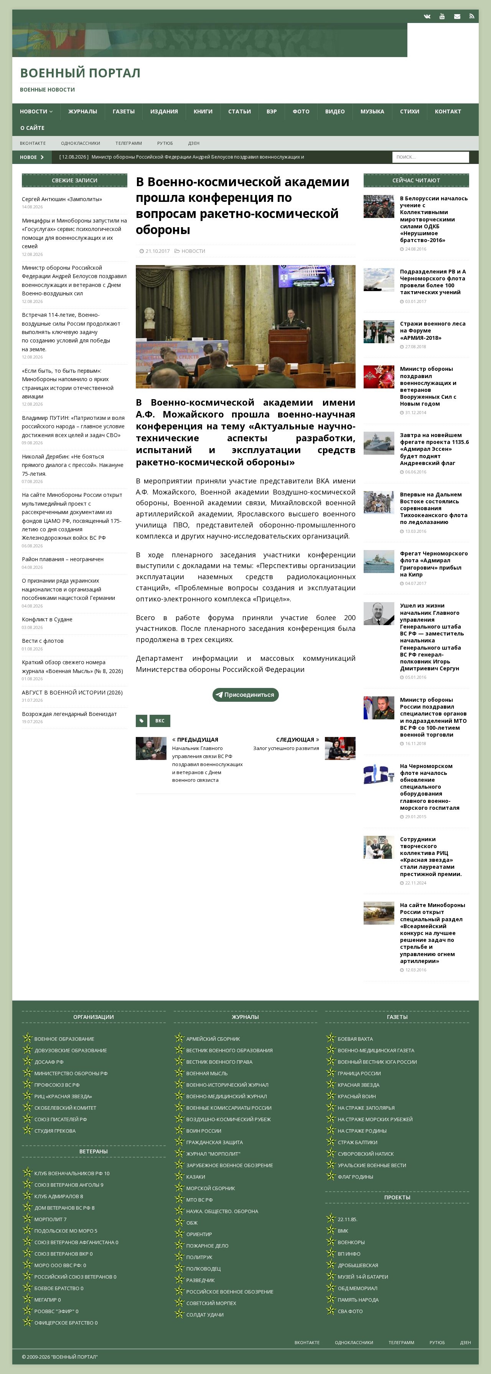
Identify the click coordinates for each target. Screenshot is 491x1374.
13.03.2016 (415, 531)
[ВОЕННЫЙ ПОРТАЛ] (209, 52)
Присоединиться (249, 694)
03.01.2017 (415, 301)
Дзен (193, 143)
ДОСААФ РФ (48, 1061)
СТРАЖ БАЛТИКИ (357, 1142)
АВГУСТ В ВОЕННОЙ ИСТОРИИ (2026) (72, 692)
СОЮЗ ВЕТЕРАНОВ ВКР (61, 1253)
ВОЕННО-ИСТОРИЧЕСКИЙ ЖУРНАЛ (227, 1084)
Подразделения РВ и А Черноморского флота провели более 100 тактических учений (433, 282)
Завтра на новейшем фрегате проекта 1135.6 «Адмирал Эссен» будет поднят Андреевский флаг (434, 449)
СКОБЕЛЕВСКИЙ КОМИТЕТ (64, 1107)
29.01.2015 (415, 816)
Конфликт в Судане (47, 619)
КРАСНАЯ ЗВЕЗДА (358, 1084)
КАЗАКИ (195, 1176)
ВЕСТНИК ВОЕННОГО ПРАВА (218, 1061)
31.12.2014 (415, 412)
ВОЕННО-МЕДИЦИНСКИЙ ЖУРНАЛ (226, 1096)
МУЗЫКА (372, 111)
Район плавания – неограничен (63, 559)
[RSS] (472, 16)
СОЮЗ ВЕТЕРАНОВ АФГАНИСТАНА (73, 1242)
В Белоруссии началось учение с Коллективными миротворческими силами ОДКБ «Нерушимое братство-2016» (434, 219)
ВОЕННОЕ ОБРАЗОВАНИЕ (63, 1038)
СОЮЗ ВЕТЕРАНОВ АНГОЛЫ (66, 1184)
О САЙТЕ (32, 127)
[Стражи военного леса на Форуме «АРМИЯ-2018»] (379, 331)
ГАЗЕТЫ (124, 111)
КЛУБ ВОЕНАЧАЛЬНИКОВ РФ (68, 1173)
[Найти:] (430, 156)
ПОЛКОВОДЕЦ (203, 1268)
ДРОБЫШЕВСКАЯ (357, 1265)
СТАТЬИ (239, 111)
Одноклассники (81, 143)
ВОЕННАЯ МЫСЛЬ (206, 1073)
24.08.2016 (415, 249)
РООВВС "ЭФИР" (53, 1311)
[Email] (457, 16)
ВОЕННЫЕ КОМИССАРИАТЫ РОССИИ (228, 1107)
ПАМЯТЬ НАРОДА (358, 1299)
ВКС (160, 720)
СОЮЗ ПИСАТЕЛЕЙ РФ (60, 1119)
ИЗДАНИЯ (164, 111)
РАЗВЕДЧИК (200, 1280)
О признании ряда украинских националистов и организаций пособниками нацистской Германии (68, 589)
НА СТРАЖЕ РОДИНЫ (362, 1130)
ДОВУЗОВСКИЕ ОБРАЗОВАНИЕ (70, 1050)
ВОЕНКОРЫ (351, 1242)
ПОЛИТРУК (199, 1257)
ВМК (342, 1230)
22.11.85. (347, 1219)
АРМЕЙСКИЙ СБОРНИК (212, 1038)
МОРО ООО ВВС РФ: (57, 1265)
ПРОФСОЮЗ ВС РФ (56, 1084)
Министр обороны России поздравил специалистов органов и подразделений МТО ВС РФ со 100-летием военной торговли (433, 717)
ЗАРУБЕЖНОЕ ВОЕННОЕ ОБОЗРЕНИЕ (229, 1165)
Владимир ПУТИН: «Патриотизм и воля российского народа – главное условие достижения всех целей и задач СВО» (73, 426)
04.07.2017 (415, 583)
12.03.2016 (415, 970)
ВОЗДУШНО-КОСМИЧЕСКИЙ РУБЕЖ (228, 1119)
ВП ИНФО (349, 1253)
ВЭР (272, 111)
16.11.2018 (415, 743)
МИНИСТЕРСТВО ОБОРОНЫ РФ (70, 1073)
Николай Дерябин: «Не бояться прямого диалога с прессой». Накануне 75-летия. (73, 465)
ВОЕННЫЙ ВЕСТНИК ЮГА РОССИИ (377, 1061)
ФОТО (301, 111)
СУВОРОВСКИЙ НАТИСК (365, 1153)
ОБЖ (191, 1222)
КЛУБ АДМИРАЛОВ (56, 1196)
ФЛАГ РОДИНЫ (355, 1176)
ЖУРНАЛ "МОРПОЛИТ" (213, 1153)
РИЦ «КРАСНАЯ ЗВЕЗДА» (62, 1096)
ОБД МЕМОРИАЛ (357, 1288)
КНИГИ (203, 111)
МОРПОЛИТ (48, 1219)
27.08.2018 (415, 346)
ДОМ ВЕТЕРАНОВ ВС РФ (62, 1207)
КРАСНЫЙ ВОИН (356, 1096)
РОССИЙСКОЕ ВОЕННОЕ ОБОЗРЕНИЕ (229, 1291)
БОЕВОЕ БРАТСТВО (56, 1288)
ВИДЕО (335, 111)
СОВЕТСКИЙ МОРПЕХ (210, 1303)
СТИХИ (409, 111)
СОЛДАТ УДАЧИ (204, 1314)
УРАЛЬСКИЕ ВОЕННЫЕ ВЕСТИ (371, 1165)
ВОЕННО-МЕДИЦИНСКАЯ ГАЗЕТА (375, 1050)
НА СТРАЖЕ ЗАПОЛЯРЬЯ (366, 1107)
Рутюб (165, 143)
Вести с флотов (43, 640)
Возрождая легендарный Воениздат (69, 713)
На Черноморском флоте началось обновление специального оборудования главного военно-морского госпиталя (430, 786)
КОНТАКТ (448, 111)
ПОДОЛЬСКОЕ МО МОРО (63, 1230)
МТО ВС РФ (199, 1199)
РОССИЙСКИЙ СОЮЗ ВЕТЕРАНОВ (72, 1276)
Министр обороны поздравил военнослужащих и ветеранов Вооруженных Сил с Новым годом (428, 386)
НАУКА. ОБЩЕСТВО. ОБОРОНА (221, 1211)
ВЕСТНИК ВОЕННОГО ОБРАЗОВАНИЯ (229, 1050)
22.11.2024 (415, 883)
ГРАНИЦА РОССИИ (359, 1073)
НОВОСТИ (33, 111)
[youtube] (442, 16)
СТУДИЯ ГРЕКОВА (54, 1130)
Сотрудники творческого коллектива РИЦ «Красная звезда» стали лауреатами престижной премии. (431, 856)
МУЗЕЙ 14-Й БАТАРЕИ (362, 1276)
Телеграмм (128, 143)
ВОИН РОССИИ (203, 1130)
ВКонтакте (33, 143)
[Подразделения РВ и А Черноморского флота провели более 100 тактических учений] (379, 279)
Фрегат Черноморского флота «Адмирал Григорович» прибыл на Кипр (434, 564)
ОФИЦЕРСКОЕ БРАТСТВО (63, 1322)
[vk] (427, 16)
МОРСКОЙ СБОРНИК (210, 1188)
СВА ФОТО (350, 1311)
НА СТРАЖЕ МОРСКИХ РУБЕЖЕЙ (375, 1119)
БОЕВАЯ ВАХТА (355, 1038)
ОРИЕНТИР (198, 1234)
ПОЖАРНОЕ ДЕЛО (207, 1245)
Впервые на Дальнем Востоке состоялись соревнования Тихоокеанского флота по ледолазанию (434, 508)
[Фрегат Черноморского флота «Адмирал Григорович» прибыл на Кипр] (379, 561)
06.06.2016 (415, 472)
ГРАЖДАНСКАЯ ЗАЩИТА (214, 1142)
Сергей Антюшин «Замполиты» (62, 199)
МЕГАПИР (45, 1299)
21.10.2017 (158, 250)
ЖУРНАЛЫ (82, 111)
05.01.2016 (415, 677)
